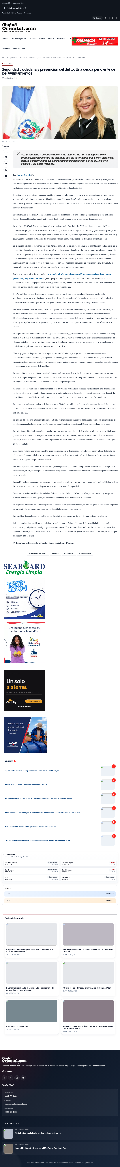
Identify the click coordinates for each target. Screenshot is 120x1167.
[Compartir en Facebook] (6, 150)
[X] (109, 18)
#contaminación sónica (38, 553)
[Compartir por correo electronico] (6, 176)
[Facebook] (105, 18)
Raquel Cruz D (23, 175)
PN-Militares (74, 39)
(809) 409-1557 (10, 1096)
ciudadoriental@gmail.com (15, 1104)
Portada (5, 39)
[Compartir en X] (6, 157)
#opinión (55, 553)
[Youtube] (116, 18)
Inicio (4, 57)
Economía (98, 39)
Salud (15, 48)
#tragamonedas (85, 553)
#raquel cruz (69, 553)
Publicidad (6, 13)
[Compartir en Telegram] (6, 163)
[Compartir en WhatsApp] (6, 169)
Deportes (87, 39)
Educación (110, 39)
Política (42, 39)
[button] (60, 112)
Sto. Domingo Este (18, 39)
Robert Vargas (16, 13)
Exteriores (6, 48)
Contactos (27, 13)
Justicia (51, 39)
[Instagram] (112, 18)
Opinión (33, 39)
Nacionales (60, 39)
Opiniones (13, 57)
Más (23, 48)
